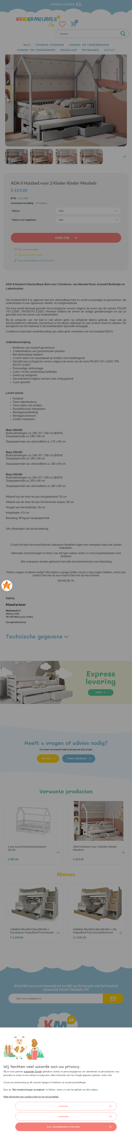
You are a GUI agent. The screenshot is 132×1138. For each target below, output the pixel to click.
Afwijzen (63, 1106)
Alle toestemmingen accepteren (63, 1127)
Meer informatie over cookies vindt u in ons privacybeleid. (31, 1096)
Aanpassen (63, 1117)
